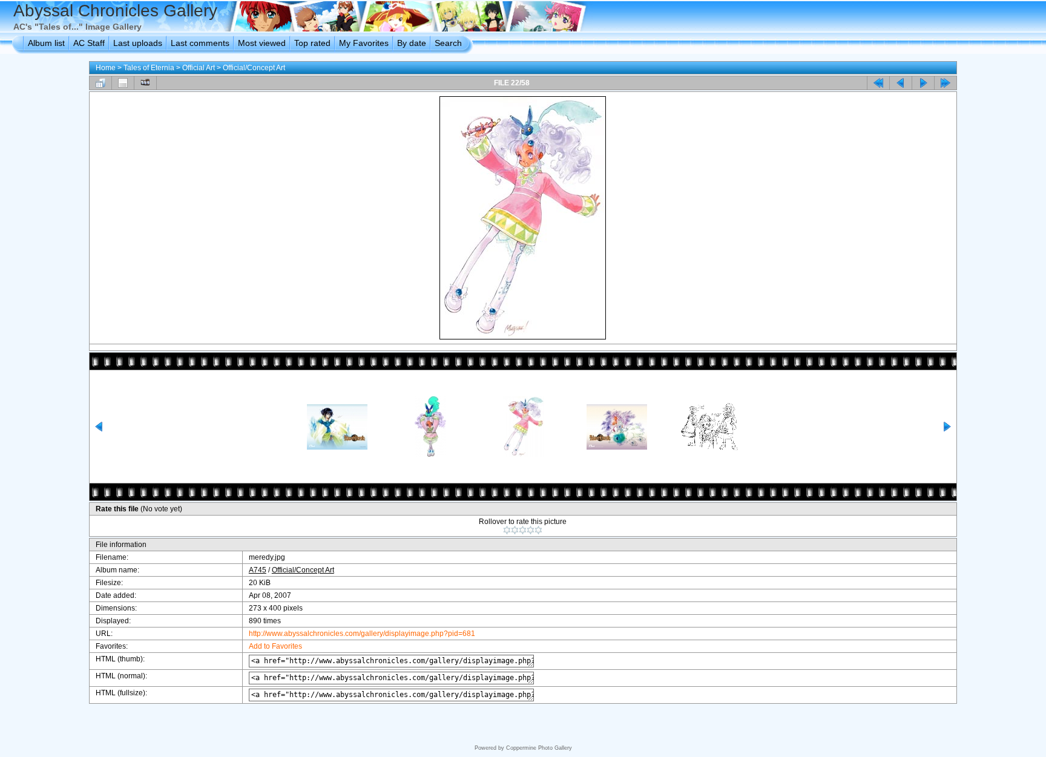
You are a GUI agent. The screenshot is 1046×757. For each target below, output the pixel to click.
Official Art (198, 68)
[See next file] (923, 83)
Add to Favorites (275, 646)
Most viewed (262, 43)
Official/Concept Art (254, 68)
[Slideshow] (145, 83)
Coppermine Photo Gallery (539, 748)
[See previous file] (901, 83)
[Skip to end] (945, 83)
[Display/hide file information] (123, 83)
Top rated (312, 43)
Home (106, 68)
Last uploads (137, 43)
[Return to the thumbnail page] (100, 83)
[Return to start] (878, 83)
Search (448, 43)
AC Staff (89, 43)
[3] (523, 530)
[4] (531, 530)
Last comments (200, 43)
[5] (538, 530)
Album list (46, 43)
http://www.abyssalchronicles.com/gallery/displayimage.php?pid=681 (362, 633)
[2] (515, 530)
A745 (257, 570)
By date (411, 43)
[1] (507, 530)
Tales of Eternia (148, 68)
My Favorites (364, 43)
